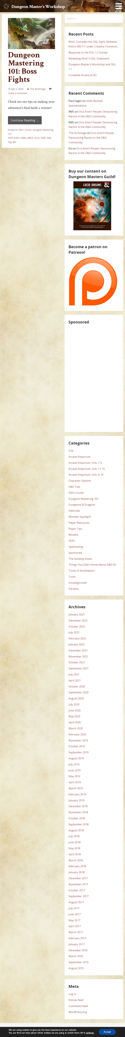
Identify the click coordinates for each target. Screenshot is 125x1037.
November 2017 (78, 884)
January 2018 (76, 872)
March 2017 (76, 932)
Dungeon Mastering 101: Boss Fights (26, 67)
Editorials (74, 510)
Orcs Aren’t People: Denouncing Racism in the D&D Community (91, 137)
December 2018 (78, 806)
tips (14, 141)
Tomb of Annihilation (82, 570)
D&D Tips (74, 487)
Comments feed (78, 1006)
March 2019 (76, 788)
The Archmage (38, 88)
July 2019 (74, 764)
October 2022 (77, 626)
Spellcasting (76, 546)
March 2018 (76, 860)
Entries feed (76, 1000)
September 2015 (79, 962)
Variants (74, 589)
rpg (9, 141)
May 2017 (74, 920)
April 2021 (75, 680)
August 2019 (76, 758)
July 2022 (74, 632)
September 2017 (79, 896)
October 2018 (77, 818)
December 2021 (78, 650)
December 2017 (78, 878)
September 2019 (79, 752)
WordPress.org (78, 1012)
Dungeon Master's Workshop (38, 7)
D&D (43, 137)
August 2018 (76, 830)
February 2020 (77, 734)
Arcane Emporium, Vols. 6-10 (86, 474)
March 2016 (76, 956)
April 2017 (75, 926)
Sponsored (75, 553)
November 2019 (78, 740)
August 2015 (76, 968)
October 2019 (77, 746)
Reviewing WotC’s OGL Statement (89, 58)
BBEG (30, 137)
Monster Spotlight (80, 516)
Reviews (73, 534)
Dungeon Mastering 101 (83, 499)
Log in (72, 994)
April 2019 (75, 782)
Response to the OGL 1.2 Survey (88, 52)
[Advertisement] (93, 377)
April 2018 (75, 854)
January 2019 (76, 800)
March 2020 (76, 728)
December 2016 (78, 950)
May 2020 (74, 716)
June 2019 (75, 770)
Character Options (80, 480)
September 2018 (79, 824)
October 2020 (77, 686)
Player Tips (75, 529)
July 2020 (74, 704)
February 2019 (77, 794)
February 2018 (77, 866)
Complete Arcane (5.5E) (83, 75)
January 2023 (76, 614)
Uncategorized (77, 582)
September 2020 (79, 692)
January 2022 (76, 644)
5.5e (71, 451)
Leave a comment (17, 93)
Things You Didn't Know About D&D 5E (92, 564)
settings (90, 1032)
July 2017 (74, 908)
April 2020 (75, 722)
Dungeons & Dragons (82, 504)
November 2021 (78, 656)
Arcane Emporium (79, 457)
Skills (72, 540)
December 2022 (78, 620)
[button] (120, 5)
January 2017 (76, 944)
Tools (72, 576)
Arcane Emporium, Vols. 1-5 (85, 463)
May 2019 (74, 776)
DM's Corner (25, 129)
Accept (107, 1031)
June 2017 (75, 914)
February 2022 (77, 638)
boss (37, 137)
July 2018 (74, 836)
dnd (49, 137)
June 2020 (75, 710)
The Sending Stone (80, 559)
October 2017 (77, 890)
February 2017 (77, 938)
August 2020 (76, 698)
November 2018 (78, 812)
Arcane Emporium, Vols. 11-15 (87, 469)
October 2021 (77, 662)
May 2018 (74, 848)
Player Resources (79, 523)
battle (23, 137)
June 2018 (75, 842)
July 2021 (74, 674)
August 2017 (76, 902)
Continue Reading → (25, 120)
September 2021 (79, 668)
